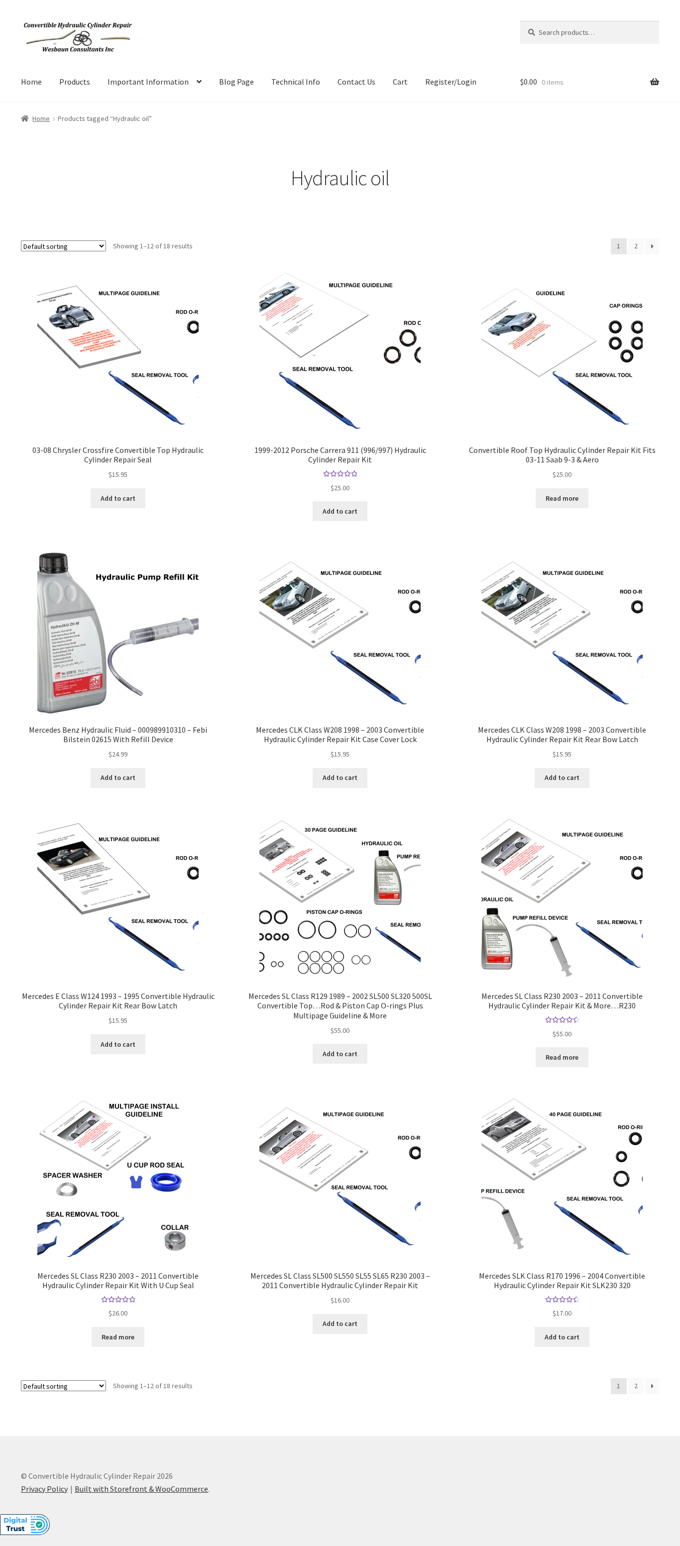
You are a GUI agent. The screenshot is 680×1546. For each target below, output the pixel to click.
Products (74, 82)
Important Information (148, 82)
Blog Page (236, 82)
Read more (562, 498)
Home (31, 82)
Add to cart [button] (118, 498)
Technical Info (295, 82)
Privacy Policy (44, 1489)
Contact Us (356, 82)
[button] (25, 1530)
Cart (400, 82)
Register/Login (450, 82)
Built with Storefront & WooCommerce (141, 1489)
